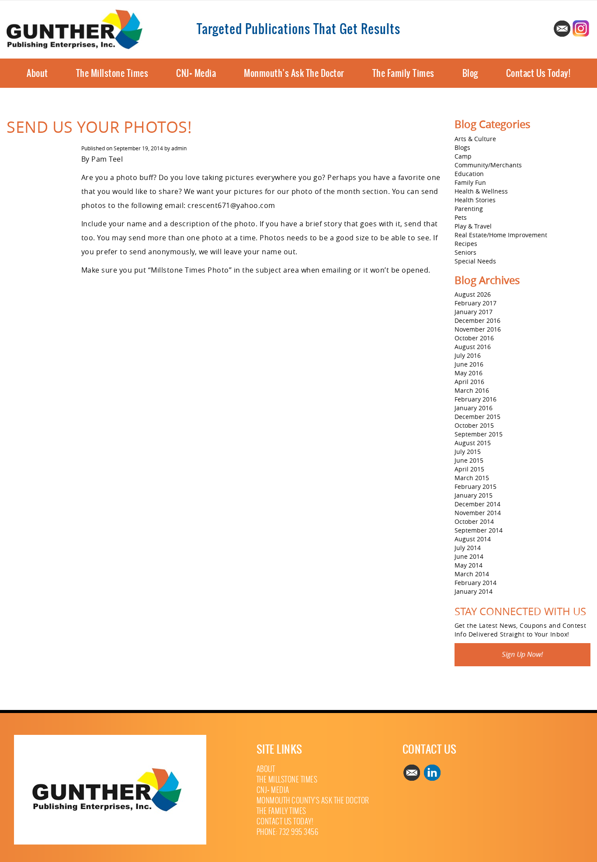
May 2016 (468, 373)
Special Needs (475, 261)
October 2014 (474, 521)
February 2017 (475, 303)
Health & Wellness (481, 191)
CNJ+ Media (196, 73)
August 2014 (473, 539)
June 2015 (469, 460)
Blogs (462, 147)
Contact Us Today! (538, 73)
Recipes (466, 243)
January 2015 (474, 495)
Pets (461, 217)
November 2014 (478, 513)
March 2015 (472, 478)
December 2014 (477, 504)
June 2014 (469, 556)
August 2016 (473, 347)
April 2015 (469, 469)
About (37, 73)
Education (469, 174)
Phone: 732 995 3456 (288, 832)
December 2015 (477, 416)
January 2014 (474, 591)
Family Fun (470, 182)
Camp (463, 156)
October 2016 (474, 338)
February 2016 (475, 399)
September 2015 (479, 434)
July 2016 (468, 355)
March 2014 (472, 574)
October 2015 (474, 425)
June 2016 (469, 364)
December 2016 (477, 320)
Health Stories (475, 200)
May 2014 (468, 565)
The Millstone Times (112, 73)
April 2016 (469, 381)
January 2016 (474, 408)
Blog (470, 73)
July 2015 (468, 451)
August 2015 (473, 443)
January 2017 (474, 312)
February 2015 (475, 486)
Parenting (469, 208)
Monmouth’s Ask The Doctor (294, 73)
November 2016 (478, 329)
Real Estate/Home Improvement (501, 235)
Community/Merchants (488, 165)
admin (179, 148)
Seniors (465, 252)
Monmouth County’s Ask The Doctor (313, 800)
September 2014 (479, 530)
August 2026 (473, 294)
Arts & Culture (475, 139)
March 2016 (472, 390)
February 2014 (475, 582)
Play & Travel (473, 226)
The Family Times (403, 73)
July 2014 (468, 548)
